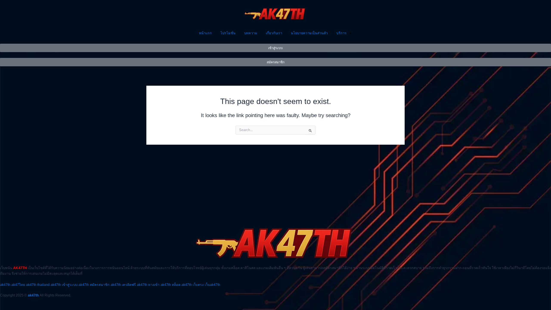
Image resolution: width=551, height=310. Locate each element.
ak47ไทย (18, 285)
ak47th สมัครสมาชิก (94, 285)
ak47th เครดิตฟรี (123, 285)
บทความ (250, 33)
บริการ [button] (341, 33)
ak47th (5, 285)
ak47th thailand (38, 285)
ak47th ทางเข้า (148, 285)
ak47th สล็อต (170, 285)
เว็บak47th (212, 285)
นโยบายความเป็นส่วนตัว (309, 33)
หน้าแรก (205, 33)
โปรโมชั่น (227, 33)
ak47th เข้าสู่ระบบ (64, 285)
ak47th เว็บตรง (192, 285)
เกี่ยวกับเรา (274, 33)
